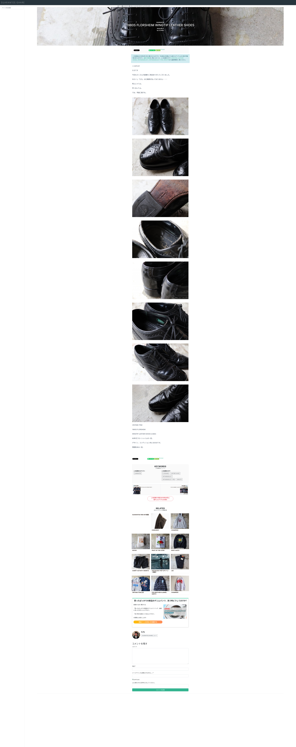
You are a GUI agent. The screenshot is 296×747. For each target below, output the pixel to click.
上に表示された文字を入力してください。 (144, 682)
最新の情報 (147, 58)
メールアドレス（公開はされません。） (142, 673)
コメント (134, 646)
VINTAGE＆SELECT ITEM (156, 60)
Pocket (163, 49)
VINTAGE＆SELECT (143, 60)
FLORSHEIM (173, 58)
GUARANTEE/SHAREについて (149, 635)
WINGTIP (166, 60)
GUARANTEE (138, 473)
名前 (133, 666)
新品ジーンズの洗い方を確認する (148, 622)
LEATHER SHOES (175, 473)
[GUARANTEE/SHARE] (12, 2)
